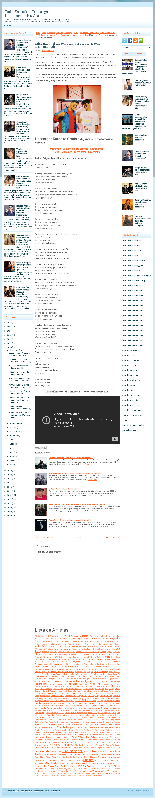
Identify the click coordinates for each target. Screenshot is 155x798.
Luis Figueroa (115, 722)
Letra (43, 35)
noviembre (14, 423)
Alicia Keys (102, 641)
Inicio (7, 25)
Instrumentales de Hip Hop (133, 280)
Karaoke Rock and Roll (132, 380)
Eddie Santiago (48, 676)
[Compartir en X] (42, 447)
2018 (9, 474)
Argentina (51, 33)
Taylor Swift (60, 766)
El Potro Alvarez (70, 679)
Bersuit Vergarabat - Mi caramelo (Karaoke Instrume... (19, 400)
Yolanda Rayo (76, 776)
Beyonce (109, 652)
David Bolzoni (46, 672)
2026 (9, 323)
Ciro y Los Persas (82, 664)
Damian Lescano (41, 669)
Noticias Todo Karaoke (132, 415)
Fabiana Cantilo (42, 684)
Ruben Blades (40, 757)
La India (57, 708)
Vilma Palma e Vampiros (90, 771)
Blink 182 (54, 654)
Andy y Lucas (65, 646)
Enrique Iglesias (84, 681)
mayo (12, 448)
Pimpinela (45, 745)
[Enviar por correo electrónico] (36, 447)
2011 (9, 503)
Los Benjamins (92, 715)
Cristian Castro (41, 667)
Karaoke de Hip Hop (131, 395)
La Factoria (48, 708)
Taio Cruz (39, 766)
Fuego (53, 686)
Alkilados (110, 641)
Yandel (59, 776)
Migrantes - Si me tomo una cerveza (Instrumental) (77, 148)
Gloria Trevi (68, 689)
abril (11, 452)
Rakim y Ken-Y (54, 748)
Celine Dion (61, 662)
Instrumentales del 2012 (132, 300)
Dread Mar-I (102, 674)
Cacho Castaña (51, 657)
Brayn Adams (86, 654)
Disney (105, 671)
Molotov (92, 733)
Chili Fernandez (106, 662)
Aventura (41, 649)
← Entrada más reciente (46, 537)
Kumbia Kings (79, 706)
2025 (9, 327)
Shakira (88, 760)
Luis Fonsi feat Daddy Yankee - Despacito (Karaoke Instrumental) (23, 292)
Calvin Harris (91, 657)
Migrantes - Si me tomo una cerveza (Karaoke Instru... (19, 415)
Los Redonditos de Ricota (93, 720)
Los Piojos (57, 720)
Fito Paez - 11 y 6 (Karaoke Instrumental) (20, 392)
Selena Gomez (51, 760)
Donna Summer (77, 674)
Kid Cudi (38, 706)
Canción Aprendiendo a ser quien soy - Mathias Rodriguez (143, 221)
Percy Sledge (110, 742)
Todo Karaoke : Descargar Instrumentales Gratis (27, 14)
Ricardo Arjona (72, 751)
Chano (68, 662)
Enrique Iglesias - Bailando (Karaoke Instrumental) (143, 82)
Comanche (103, 664)
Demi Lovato (68, 671)
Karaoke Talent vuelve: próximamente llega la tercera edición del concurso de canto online (134, 67)
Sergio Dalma (68, 760)
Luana (71, 722)
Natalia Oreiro (51, 735)
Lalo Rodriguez (84, 710)
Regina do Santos (103, 748)
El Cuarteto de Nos (107, 677)
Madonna (61, 725)
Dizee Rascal (113, 672)
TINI (118, 763)
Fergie (65, 684)
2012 (9, 499)
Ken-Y (95, 703)
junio (12, 444)
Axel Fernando (65, 649)
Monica (98, 733)
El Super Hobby (112, 679)
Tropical (102, 769)
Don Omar (50, 674)
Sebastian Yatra (105, 757)
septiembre (15, 431)
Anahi (105, 644)
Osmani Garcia (70, 740)
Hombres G (49, 693)
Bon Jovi (71, 654)
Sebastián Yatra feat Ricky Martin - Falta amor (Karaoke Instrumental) (77, 504)
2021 (9, 343)
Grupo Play (109, 689)
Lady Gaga (64, 710)
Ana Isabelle (98, 644)
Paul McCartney (53, 742)
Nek (85, 735)
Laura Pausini (71, 713)
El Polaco (60, 679)
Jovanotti (76, 698)
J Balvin (74, 693)
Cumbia (59, 33)
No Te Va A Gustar (77, 737)
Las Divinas (115, 710)
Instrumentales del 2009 (132, 285)
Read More (84, 464)
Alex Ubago (55, 641)
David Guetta (57, 671)
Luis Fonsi (40, 724)
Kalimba (92, 701)
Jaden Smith (88, 693)
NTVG (117, 732)
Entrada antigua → (111, 537)
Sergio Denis (78, 760)
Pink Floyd (58, 745)
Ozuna (79, 739)
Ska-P (62, 763)
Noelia (101, 737)
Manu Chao (45, 728)
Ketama (106, 703)
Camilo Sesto (115, 657)
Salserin (60, 757)
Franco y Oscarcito (108, 684)
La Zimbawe (54, 710)
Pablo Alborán (94, 740)
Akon (118, 636)
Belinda (86, 652)
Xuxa (42, 776)
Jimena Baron (106, 696)
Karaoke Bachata (129, 350)
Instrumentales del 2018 (132, 330)
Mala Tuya (88, 725)
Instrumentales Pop (130, 255)
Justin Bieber (82, 700)
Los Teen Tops (47, 722)
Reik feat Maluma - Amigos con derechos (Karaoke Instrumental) (75, 473)
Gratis (76, 33)
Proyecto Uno (100, 745)
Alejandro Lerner (102, 638)
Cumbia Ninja (54, 667)
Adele (67, 636)
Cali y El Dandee (65, 657)
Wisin (94, 773)
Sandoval (66, 757)
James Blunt (105, 693)
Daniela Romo (81, 669)
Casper (44, 662)
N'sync (111, 732)
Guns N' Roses (49, 691)
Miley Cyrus (77, 732)
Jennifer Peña (71, 696)
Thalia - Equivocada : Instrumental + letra (22, 152)
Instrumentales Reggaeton (133, 265)
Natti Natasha (77, 735)
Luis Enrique (104, 722)
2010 (9, 507)
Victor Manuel (53, 771)
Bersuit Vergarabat (98, 652)
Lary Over (107, 710)
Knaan (53, 706)
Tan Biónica (49, 766)
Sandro (72, 757)
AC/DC (37, 636)
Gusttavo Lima (86, 691)
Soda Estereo (69, 763)
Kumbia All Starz (67, 706)
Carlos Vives (96, 659)
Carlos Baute (63, 659)
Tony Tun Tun (77, 769)
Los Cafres (39, 717)
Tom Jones (59, 769)
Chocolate (45, 664)
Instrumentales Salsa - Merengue (136, 275)
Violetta (104, 771)
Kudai (58, 705)
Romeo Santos (95, 754)
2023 (9, 335)
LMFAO (88, 705)
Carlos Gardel (74, 659)
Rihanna (45, 754)
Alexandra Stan (66, 641)
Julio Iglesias (69, 701)
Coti (118, 664)
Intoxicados (66, 693)
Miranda (85, 732)
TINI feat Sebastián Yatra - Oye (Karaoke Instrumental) (71, 458)
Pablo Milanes (105, 740)
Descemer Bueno (80, 672)
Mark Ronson (106, 727)
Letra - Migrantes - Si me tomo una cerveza (77, 152)
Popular (128, 54)
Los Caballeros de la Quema (109, 715)
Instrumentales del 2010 (132, 290)
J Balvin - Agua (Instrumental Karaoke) (20, 407)
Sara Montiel (80, 757)
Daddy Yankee (71, 666)
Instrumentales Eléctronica (133, 250)
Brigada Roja (96, 654)
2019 (9, 470)
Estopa (110, 681)
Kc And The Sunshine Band (70, 703)
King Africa (46, 706)
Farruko (60, 684)
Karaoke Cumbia (129, 355)
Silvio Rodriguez (108, 760)
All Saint (117, 641)
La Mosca (93, 708)
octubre (13, 427)
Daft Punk (83, 667)
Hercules (41, 693)
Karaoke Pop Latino (130, 365)
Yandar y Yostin (50, 776)
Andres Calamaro (42, 646)
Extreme (117, 682)
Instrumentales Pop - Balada (134, 260)
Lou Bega (57, 722)
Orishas (61, 740)
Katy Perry (46, 703)
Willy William (86, 774)
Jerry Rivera (82, 696)
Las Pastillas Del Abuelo (55, 713)
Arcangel (111, 646)
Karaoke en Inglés (130, 400)
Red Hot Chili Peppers (87, 748)
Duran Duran (112, 674)
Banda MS (53, 652)
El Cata (89, 677)
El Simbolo (102, 679)
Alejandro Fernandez (85, 638)
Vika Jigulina (64, 771)
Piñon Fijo (73, 745)
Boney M (77, 654)
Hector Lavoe (97, 691)
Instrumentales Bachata (132, 240)
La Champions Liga (113, 706)
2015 (9, 487)
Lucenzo (87, 722)
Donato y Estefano (63, 674)
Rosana (116, 754)
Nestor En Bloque (114, 735)
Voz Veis (38, 774)
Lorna (114, 713)
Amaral (75, 644)
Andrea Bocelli (114, 644)
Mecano (102, 730)
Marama (52, 727)
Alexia (86, 641)
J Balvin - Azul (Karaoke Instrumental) (19, 373)
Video (85, 35)
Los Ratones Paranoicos (72, 720)
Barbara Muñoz (64, 652)
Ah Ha (107, 636)
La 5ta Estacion (98, 705)
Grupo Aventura (88, 689)
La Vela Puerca (44, 710)
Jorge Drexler (58, 698)
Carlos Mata (85, 659)
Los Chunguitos (62, 717)
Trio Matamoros (93, 769)
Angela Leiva (77, 646)
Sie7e (99, 760)
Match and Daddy (68, 730)
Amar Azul (66, 644)
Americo (81, 644)
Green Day (77, 689)
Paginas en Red (144, 791)
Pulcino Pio (110, 745)
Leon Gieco (92, 713)
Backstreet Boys (109, 649)
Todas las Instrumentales (71, 35)
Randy (64, 748)
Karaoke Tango (128, 390)
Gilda (112, 686)
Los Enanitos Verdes (76, 717)
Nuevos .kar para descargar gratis (23, 263)
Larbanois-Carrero (96, 710)
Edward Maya (70, 677)
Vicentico (43, 771)
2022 (9, 339)
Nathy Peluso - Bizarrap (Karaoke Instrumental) (20, 386)
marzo (12, 456)
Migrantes (51, 35)
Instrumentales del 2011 (132, 295)
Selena (42, 760)
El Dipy (117, 677)
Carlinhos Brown (51, 659)
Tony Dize (67, 769)
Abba (43, 636)
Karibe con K (109, 701)
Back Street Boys (97, 649)
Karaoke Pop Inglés (130, 360)
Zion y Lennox (97, 776)
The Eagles (98, 766)
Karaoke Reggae (129, 370)
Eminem (56, 681)
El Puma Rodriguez (83, 679)
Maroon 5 (116, 727)
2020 (9, 347)
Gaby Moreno (61, 686)
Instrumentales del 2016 (132, 320)
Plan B (80, 745)
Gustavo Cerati (61, 691)
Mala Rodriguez (77, 725)
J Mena (81, 693)
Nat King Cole (40, 735)
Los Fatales (88, 717)
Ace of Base (59, 636)
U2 (108, 769)
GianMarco (78, 686)
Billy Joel (116, 652)
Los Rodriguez (111, 720)
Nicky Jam (49, 737)
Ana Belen (88, 644)
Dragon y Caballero (91, 674)
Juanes (45, 700)
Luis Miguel (52, 725)
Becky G (79, 652)
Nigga (57, 737)
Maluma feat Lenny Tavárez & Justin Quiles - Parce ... (21, 379)
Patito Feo (115, 740)
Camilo (106, 656)
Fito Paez (72, 684)
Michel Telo (56, 732)
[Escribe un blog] (39, 447)
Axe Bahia (54, 649)
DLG (61, 667)
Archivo (140, 54)
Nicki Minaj (39, 737)
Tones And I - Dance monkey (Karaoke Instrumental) (70, 520)
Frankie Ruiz (45, 686)
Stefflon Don (111, 763)
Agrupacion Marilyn (97, 636)
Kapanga (100, 701)
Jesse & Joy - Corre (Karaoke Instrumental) (23, 124)
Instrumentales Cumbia (89, 33)
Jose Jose (67, 698)
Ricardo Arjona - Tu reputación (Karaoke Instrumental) (23, 43)
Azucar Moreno (77, 649)
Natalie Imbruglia (64, 735)
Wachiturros (47, 773)
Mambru (104, 725)
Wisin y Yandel (103, 773)
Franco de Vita (95, 684)
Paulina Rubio (65, 742)
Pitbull (65, 745)
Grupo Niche (99, 689)
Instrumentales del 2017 (132, 325)
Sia (95, 760)
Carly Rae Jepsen (109, 659)
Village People (75, 771)
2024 (9, 331)
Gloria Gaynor (58, 689)
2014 (9, 491)
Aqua (99, 646)
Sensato (60, 760)
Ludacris (94, 722)
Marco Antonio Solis (80, 727)
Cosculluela (112, 664)
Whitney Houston (67, 774)
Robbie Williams (56, 754)
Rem (118, 748)
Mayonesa (79, 730)
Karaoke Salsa (128, 385)
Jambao (97, 693)
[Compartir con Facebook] (45, 447)
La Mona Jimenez (82, 708)
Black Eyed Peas (42, 654)
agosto (13, 435)
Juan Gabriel (93, 698)
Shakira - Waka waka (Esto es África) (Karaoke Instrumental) (23, 238)
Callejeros (82, 657)
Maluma (96, 724)
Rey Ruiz (55, 751)
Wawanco (56, 774)
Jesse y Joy (93, 696)
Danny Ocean (103, 669)
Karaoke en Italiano (130, 405)
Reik (113, 747)
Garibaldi (69, 686)
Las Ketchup (40, 713)
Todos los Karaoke (130, 430)
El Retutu (94, 679)
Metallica (109, 730)
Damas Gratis (101, 667)
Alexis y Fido (93, 641)
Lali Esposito (74, 710)
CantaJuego (39, 659)
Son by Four (102, 763)
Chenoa (84, 662)
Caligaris (74, 657)
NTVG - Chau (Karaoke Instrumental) (18, 367)
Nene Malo (103, 735)
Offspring (112, 737)
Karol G (38, 703)
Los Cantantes (50, 717)
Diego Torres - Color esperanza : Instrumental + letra (24, 98)
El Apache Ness (81, 677)
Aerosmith (75, 636)
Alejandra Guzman (68, 638)
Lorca (109, 713)
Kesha (101, 703)
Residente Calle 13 (43, 751)
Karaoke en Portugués (131, 410)
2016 (9, 483)
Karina (117, 700)
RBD (37, 748)
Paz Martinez (90, 742)
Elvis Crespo (46, 681)
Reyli (60, 751)
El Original (51, 679)
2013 (9, 495)
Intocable (58, 693)
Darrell (111, 669)
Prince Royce (90, 745)
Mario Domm (94, 727)
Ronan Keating (107, 754)
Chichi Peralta (94, 662)
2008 (9, 516)
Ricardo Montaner (93, 751)
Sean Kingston (92, 757)
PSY (85, 740)
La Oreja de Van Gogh (107, 708)
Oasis (106, 737)
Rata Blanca (73, 748)
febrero (13, 460)
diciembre (14, 350)
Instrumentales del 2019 (132, 335)
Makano (68, 725)
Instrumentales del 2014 (132, 310)
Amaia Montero (54, 644)
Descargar (68, 33)
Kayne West (55, 703)
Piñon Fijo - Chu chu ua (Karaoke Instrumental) (20, 360)
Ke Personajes (86, 703)
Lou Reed (64, 722)
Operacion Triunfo (50, 740)
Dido (88, 672)
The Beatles (88, 766)
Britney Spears (108, 654)
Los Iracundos (99, 717)
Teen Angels (70, 766)
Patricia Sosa (40, 742)
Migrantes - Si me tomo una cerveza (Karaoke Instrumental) (67, 45)
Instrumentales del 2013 (132, 305)
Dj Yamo (43, 674)
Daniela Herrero (54, 669)
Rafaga (43, 748)
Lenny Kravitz (82, 713)
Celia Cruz (52, 662)
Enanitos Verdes (67, 681)
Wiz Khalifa (115, 774)
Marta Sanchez (41, 730)
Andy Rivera (55, 646)
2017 (9, 479)
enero (12, 464)
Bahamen (45, 652)
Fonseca (85, 684)
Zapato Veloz (86, 776)
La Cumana (39, 708)
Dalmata (91, 667)
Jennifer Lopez (57, 696)
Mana (111, 724)
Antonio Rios (92, 646)
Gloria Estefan (46, 689)
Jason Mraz (45, 696)
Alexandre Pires (77, 641)
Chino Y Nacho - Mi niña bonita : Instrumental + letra (23, 71)
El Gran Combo (40, 679)
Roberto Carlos (68, 754)
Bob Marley (63, 654)
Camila (99, 657)
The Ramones (108, 766)
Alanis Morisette (47, 639)
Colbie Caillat (94, 664)
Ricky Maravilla (108, 751)
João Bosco (83, 698)
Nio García (64, 737)
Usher (111, 769)
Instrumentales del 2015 (132, 315)
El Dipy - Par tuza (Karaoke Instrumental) (65, 489)
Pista (58, 35)
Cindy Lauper (71, 664)
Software (91, 763)
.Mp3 (44, 33)
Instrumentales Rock (131, 270)
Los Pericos (47, 720)
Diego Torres (96, 671)
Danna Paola (93, 669)
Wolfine (37, 776)
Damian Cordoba (114, 667)
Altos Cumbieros (41, 644)
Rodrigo (78, 754)
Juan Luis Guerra (107, 698)
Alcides (56, 638)
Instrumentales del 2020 (132, 340)
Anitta (85, 646)
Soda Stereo (80, 763)
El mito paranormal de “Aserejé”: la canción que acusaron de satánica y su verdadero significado (134, 122)
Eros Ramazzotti (100, 682)
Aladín (37, 639)
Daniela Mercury (68, 669)
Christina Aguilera (58, 664)
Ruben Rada (51, 757)
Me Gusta (95, 730)
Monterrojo (105, 733)
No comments (48, 51)
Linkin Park (102, 713)
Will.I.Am (77, 773)
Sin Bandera (52, 763)
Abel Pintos (50, 636)
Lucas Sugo (79, 722)
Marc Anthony (64, 727)
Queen (117, 745)
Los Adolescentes (59, 715)
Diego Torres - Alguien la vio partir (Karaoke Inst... (20, 354)
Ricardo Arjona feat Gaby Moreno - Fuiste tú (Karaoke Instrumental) (24, 210)
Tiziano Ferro (49, 769)
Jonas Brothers (46, 698)
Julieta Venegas (57, 700)
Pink (51, 745)
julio (11, 440)
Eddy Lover (59, 676)
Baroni (72, 652)
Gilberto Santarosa (103, 686)
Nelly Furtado (92, 735)
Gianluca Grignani (89, 686)
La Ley (72, 708)
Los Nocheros (110, 717)
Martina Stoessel (55, 730)
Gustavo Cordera (74, 691)
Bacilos (87, 649)
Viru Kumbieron (113, 771)
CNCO (42, 657)
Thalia (79, 766)
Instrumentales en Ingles (132, 345)
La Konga (65, 708)
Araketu (104, 646)
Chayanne (76, 662)
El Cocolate (97, 677)
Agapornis (84, 636)
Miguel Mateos (67, 733)
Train (84, 769)
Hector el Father (108, 691)
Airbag (113, 636)
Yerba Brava (66, 776)
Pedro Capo (100, 742)
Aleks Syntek (45, 641)
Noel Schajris (92, 737)
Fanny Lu (52, 684)
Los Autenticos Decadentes (77, 715)
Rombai (85, 754)
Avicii (48, 649)
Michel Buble (47, 733)
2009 (9, 512)
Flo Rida (79, 684)
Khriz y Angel (115, 703)
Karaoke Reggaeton (131, 375)
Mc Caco (87, 730)
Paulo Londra (78, 742)
